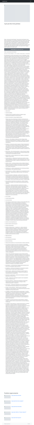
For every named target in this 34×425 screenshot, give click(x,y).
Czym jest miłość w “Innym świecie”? (18, 412)
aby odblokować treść (17, 49)
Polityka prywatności (7, 423)
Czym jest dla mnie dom (16, 395)
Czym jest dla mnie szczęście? (17, 401)
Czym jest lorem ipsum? (16, 417)
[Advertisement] (17, 32)
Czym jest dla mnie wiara (16, 406)
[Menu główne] (30, 1)
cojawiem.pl (4, 1)
